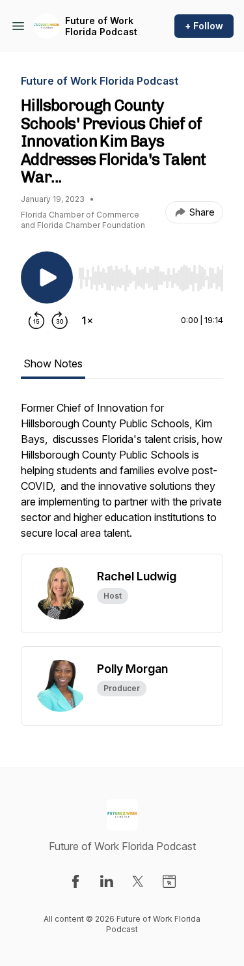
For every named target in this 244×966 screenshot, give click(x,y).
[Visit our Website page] (169, 881)
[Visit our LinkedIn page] (106, 881)
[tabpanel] (122, 477)
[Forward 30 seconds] (60, 320)
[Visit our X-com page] (137, 881)
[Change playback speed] (87, 320)
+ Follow (204, 25)
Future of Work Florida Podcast (101, 26)
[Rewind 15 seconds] (36, 320)
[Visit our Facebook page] (75, 881)
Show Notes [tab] (53, 363)
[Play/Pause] (47, 277)
